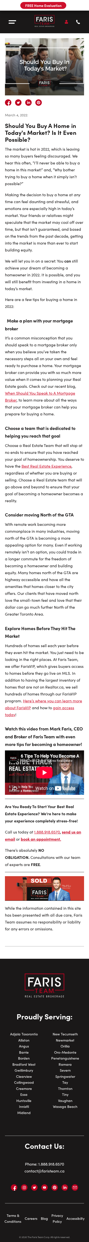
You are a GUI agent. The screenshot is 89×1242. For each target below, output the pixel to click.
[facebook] (8, 102)
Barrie (24, 1052)
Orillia (65, 1046)
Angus (24, 1046)
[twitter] (18, 102)
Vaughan (65, 1100)
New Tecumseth (65, 1034)
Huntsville (23, 1100)
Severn (65, 1070)
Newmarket (65, 1040)
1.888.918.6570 (51, 1164)
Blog (44, 1218)
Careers (31, 1218)
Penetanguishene (65, 1058)
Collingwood (24, 1082)
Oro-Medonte (65, 1052)
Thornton (65, 1088)
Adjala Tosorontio (24, 1034)
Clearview (24, 1076)
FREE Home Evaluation (43, 5)
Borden (24, 1058)
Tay (65, 1082)
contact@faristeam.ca (44, 1170)
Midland (24, 1112)
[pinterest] (38, 102)
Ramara (65, 1064)
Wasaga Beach (65, 1106)
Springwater (65, 1076)
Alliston (23, 1040)
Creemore (24, 1088)
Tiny (65, 1094)
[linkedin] (28, 102)
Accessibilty (76, 1218)
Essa (23, 1094)
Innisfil (24, 1106)
